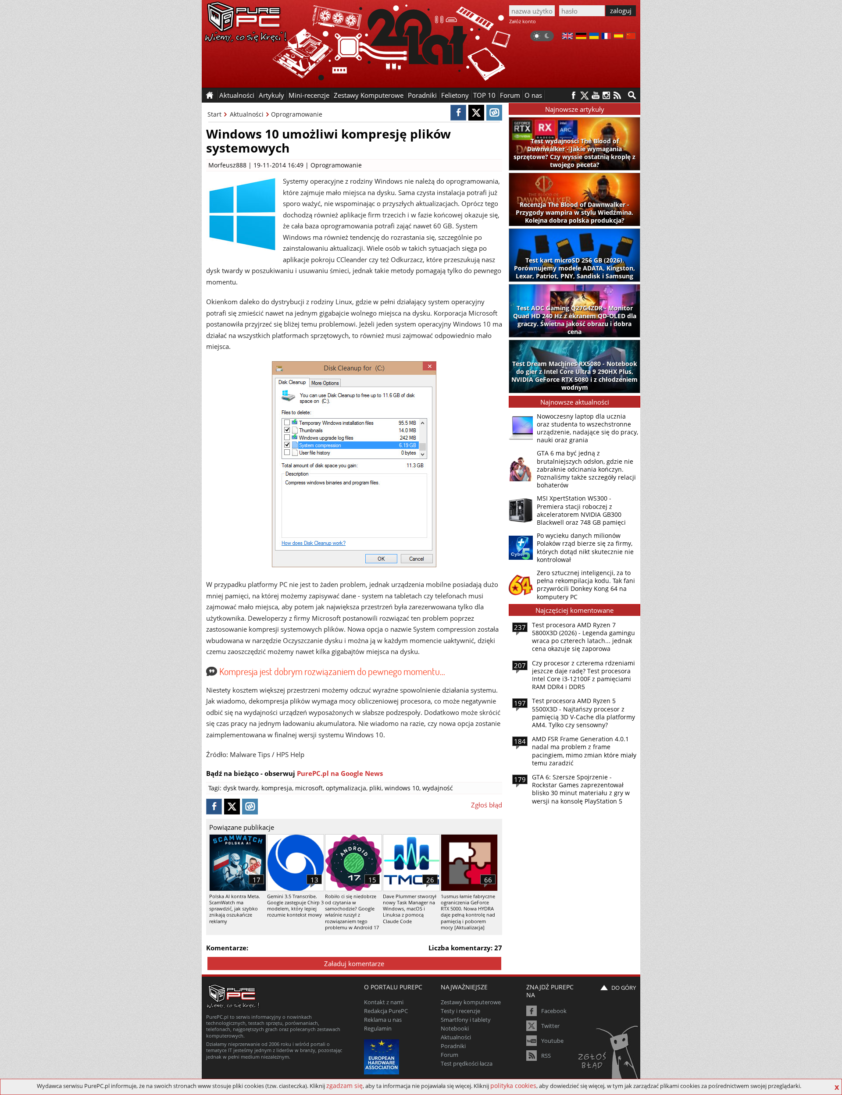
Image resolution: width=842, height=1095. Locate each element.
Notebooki (455, 1028)
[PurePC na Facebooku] (573, 95)
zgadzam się (344, 1085)
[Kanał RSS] (617, 95)
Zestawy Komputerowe (368, 95)
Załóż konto (522, 21)
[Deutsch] (581, 36)
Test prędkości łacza (466, 1063)
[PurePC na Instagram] (606, 95)
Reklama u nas (383, 1020)
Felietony (455, 95)
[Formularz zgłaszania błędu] (609, 1053)
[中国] (631, 36)
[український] (594, 36)
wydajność (437, 788)
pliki (375, 788)
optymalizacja (346, 788)
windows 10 (402, 788)
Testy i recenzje (460, 1011)
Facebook (554, 1011)
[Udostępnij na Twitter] (476, 113)
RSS (546, 1055)
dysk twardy (240, 788)
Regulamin (378, 1028)
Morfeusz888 (227, 165)
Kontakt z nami (383, 1002)
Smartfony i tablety (466, 1020)
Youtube (552, 1041)
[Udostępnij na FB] (458, 113)
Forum (510, 95)
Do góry (623, 988)
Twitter (550, 1026)
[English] (567, 36)
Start (214, 114)
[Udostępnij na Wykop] (494, 113)
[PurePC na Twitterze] (584, 95)
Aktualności (247, 114)
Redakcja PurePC (386, 1011)
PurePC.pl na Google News (340, 773)
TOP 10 (484, 95)
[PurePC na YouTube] (595, 95)
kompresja (276, 788)
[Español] (619, 36)
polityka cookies (513, 1085)
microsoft (309, 788)
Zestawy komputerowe (471, 1002)
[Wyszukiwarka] (632, 95)
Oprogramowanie (296, 114)
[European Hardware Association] (382, 1055)
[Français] (606, 36)
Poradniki (422, 95)
